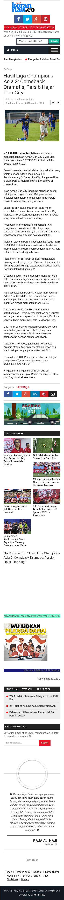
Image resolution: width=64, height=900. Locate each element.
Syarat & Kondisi (31, 875)
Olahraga (8, 69)
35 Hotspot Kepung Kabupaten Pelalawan (32, 705)
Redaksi (37, 872)
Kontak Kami (52, 872)
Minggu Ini (12, 689)
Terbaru (27, 689)
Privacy (25, 879)
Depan (14, 50)
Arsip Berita (43, 689)
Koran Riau (39, 894)
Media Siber (13, 875)
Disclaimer (12, 879)
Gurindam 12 (51, 844)
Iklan (46, 875)
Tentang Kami (22, 872)
